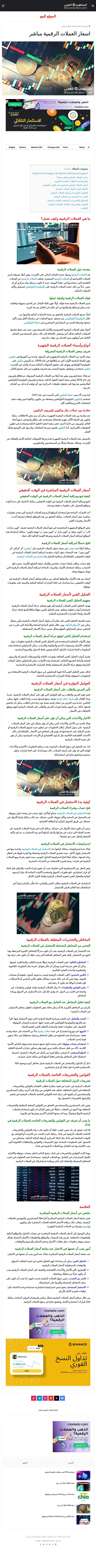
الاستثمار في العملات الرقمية (31, 556)
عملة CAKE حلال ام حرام (65, 1483)
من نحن (58, 1541)
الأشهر (25, 1463)
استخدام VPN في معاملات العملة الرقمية (60, 1472)
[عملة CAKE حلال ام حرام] (83, 1486)
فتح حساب (73, 548)
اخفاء (68, 169)
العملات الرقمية (79, 274)
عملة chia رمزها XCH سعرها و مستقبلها (60, 1494)
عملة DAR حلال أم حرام (66, 1505)
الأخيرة (71, 1463)
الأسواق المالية (73, 624)
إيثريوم (85, 1226)
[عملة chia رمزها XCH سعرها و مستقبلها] (83, 1497)
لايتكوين (78, 399)
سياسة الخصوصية (48, 1541)
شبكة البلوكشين (32, 322)
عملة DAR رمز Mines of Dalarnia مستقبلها (58, 1516)
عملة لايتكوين (65, 395)
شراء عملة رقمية (65, 698)
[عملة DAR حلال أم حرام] (83, 1508)
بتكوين (12, 356)
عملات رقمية (44, 1031)
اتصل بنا (38, 1541)
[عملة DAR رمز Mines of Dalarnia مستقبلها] (83, 1519)
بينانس (27, 548)
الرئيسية (85, 26)
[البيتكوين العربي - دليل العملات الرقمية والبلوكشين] (75, 6)
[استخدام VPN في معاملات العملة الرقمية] (83, 1475)
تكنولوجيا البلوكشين (35, 286)
